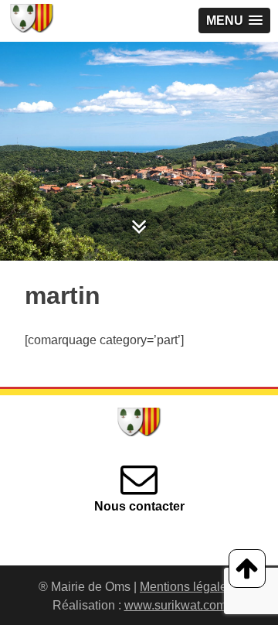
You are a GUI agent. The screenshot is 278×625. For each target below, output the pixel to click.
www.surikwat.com (175, 605)
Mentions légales (186, 586)
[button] (234, 20)
